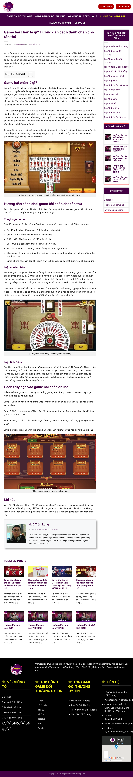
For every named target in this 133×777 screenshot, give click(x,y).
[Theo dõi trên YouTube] (28, 723)
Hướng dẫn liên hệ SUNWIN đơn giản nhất (120, 158)
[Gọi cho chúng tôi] (18, 723)
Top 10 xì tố (110, 103)
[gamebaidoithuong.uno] (15, 6)
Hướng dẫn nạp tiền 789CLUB (36, 626)
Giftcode (80, 22)
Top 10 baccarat (112, 112)
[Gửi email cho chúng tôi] (14, 723)
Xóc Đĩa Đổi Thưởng (81, 714)
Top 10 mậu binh (112, 89)
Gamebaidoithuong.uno (46, 663)
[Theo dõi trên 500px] (4, 729)
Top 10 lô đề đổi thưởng (116, 71)
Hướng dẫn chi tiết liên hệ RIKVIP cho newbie (120, 138)
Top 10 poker (110, 80)
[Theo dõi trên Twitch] (9, 729)
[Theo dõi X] (9, 723)
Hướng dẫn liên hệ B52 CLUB (85, 626)
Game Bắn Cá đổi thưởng (50, 16)
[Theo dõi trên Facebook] (4, 723)
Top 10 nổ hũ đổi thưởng (116, 46)
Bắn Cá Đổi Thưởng (80, 705)
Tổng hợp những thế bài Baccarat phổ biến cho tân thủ (12, 584)
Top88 (41, 709)
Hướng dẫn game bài (112, 16)
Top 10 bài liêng (111, 108)
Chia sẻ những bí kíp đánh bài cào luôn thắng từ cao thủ (85, 584)
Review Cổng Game (60, 22)
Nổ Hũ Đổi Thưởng (80, 700)
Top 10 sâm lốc (111, 94)
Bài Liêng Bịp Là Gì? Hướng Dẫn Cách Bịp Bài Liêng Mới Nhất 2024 (61, 584)
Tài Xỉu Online (77, 709)
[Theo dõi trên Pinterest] (23, 723)
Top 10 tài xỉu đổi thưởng (116, 66)
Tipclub (41, 719)
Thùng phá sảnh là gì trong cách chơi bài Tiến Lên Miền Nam (37, 584)
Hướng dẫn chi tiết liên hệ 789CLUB (120, 149)
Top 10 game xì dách (114, 76)
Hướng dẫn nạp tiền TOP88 (60, 626)
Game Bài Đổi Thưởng (19, 16)
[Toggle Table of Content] (29, 74)
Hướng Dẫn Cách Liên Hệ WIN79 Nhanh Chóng (119, 169)
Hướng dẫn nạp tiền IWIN (12, 626)
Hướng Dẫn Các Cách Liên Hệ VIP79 (120, 179)
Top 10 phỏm (110, 99)
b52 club (42, 705)
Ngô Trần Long (34, 44)
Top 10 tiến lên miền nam (116, 85)
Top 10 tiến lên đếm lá (115, 117)
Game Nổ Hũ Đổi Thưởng (82, 16)
